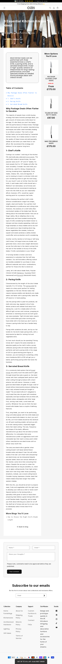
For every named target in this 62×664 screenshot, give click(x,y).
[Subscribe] (44, 595)
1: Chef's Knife (14, 98)
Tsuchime (28, 273)
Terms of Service (19, 637)
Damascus (20, 273)
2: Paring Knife (14, 101)
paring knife (30, 286)
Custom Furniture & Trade (32, 613)
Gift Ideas (7, 633)
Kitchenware (8, 618)
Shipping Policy (19, 616)
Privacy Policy (18, 630)
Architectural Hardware (8, 623)
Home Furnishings (8, 612)
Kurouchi (20, 275)
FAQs (30, 625)
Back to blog (23, 527)
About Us (19, 611)
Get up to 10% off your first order (30, 661)
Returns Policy (19, 623)
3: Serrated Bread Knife (17, 104)
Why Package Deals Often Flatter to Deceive (22, 94)
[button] (4, 8)
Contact (31, 620)
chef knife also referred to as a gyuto (21, 157)
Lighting (6, 629)
